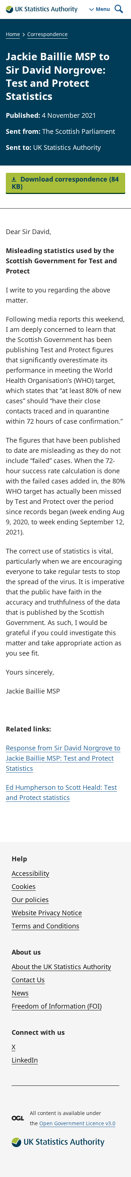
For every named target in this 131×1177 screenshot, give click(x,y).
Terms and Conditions (45, 925)
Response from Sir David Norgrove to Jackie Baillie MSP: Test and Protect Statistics (63, 758)
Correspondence (47, 34)
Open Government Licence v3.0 (77, 1123)
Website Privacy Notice (47, 912)
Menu (103, 9)
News (20, 992)
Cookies (24, 886)
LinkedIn (25, 1060)
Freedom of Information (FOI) (57, 1006)
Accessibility (30, 873)
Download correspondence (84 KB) (65, 183)
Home (13, 34)
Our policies (30, 899)
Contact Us (28, 979)
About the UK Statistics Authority (61, 966)
